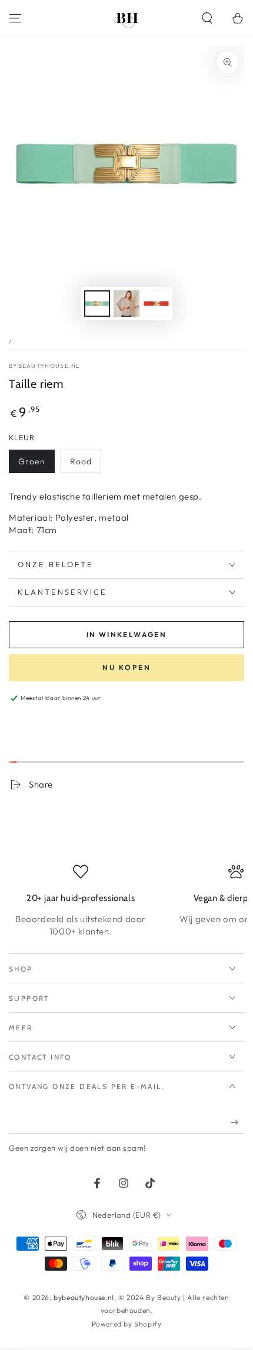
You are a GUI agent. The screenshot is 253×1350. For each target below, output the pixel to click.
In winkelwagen (126, 634)
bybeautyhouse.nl (45, 366)
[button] (207, 18)
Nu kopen (126, 667)
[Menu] (15, 18)
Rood (81, 461)
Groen (31, 461)
